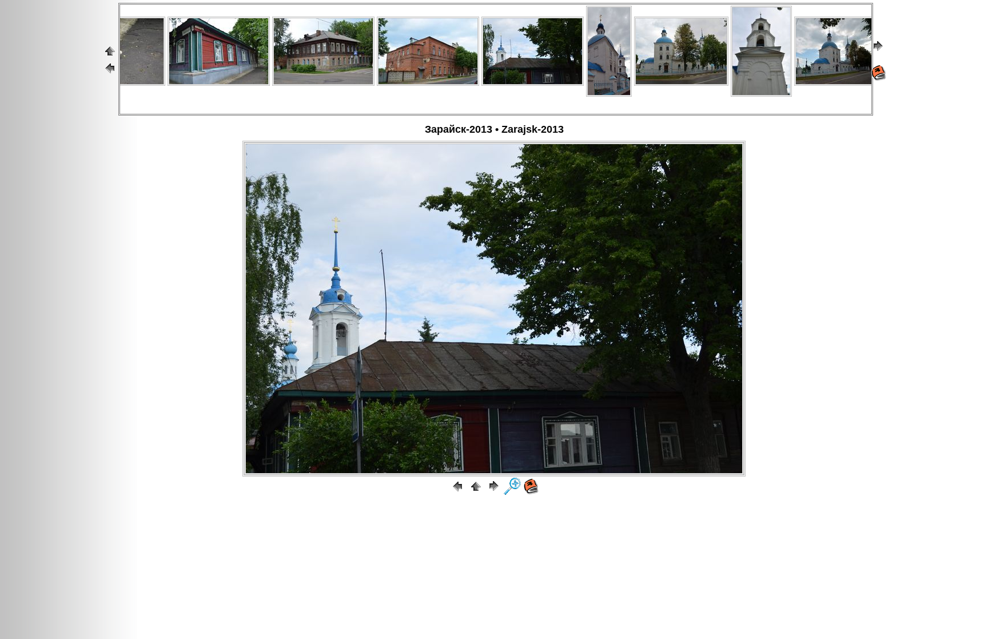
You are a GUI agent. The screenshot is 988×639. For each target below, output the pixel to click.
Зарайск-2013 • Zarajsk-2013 (494, 129)
